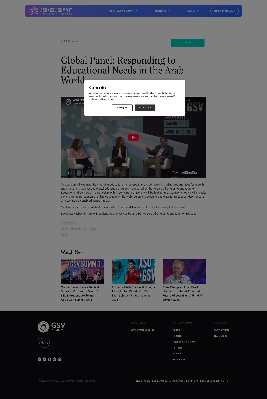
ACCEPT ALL (145, 108)
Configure (122, 108)
